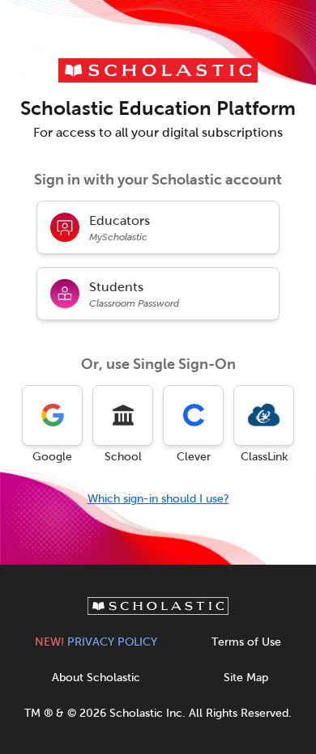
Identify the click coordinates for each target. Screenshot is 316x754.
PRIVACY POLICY (96, 642)
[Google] (52, 415)
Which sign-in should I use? (158, 499)
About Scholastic (96, 677)
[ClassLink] (263, 415)
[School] (122, 415)
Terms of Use (246, 642)
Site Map (246, 677)
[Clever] (193, 415)
